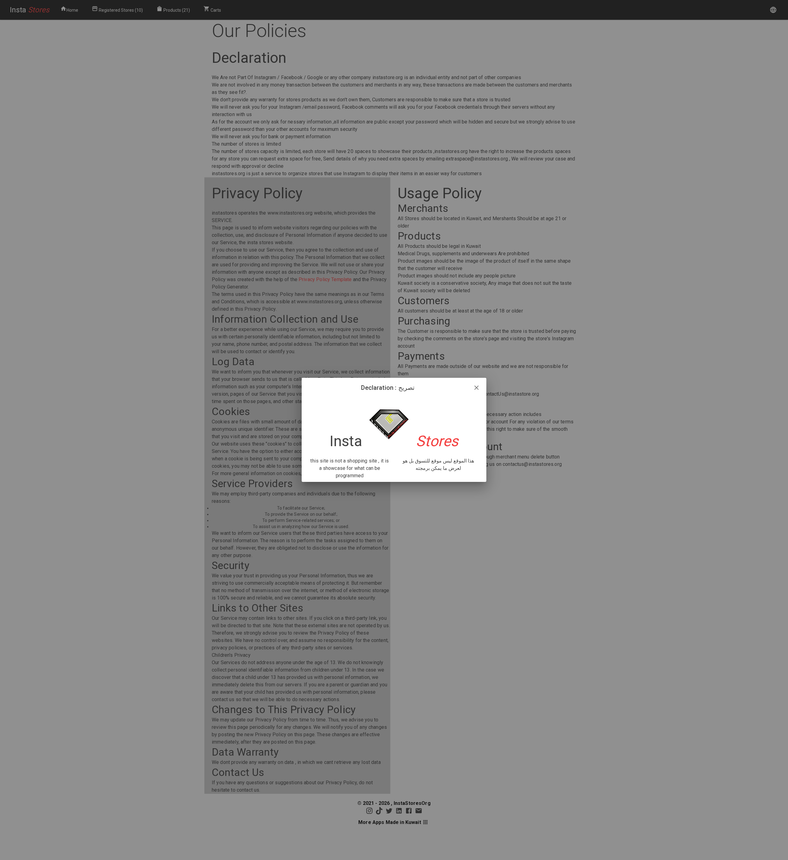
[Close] (476, 387)
